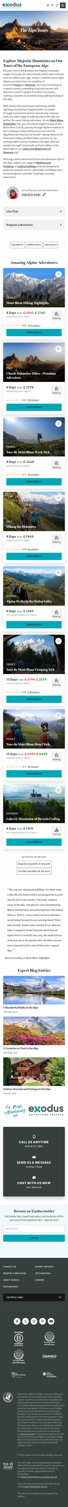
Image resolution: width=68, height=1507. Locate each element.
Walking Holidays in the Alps (34, 864)
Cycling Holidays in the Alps (34, 871)
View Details (34, 332)
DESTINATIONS (43, 1273)
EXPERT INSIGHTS (44, 1266)
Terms (44, 1252)
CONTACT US (9, 1266)
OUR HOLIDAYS (10, 1286)
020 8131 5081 (57, 5)
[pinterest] (42, 1321)
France (18, 84)
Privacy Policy (34, 1252)
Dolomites (17, 245)
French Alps (34, 245)
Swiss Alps (51, 245)
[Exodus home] (11, 5)
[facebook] (17, 1321)
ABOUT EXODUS (11, 1280)
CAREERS (39, 1280)
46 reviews (33, 474)
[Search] (47, 5)
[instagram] (34, 1321)
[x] (25, 1321)
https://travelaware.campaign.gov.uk (39, 1477)
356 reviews (34, 325)
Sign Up (33, 1238)
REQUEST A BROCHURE (14, 1273)
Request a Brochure (19, 225)
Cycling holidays (27, 166)
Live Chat (12, 211)
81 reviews (33, 549)
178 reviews (34, 692)
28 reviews (33, 400)
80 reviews (33, 766)
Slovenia (30, 84)
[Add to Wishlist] (58, 274)
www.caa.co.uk (27, 1434)
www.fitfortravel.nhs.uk (35, 1486)
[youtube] (51, 1321)
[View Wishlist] (52, 5)
